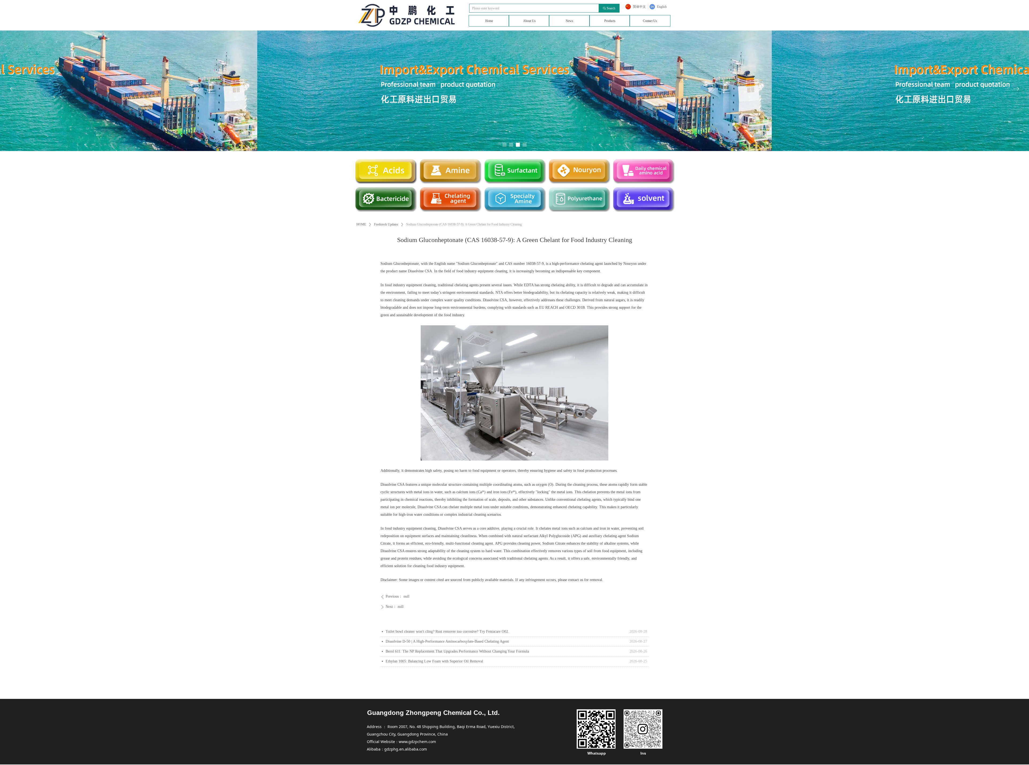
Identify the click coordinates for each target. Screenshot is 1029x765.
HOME (361, 224)
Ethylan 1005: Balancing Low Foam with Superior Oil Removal (434, 661)
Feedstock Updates (386, 224)
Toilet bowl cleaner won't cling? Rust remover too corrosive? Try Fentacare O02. (447, 632)
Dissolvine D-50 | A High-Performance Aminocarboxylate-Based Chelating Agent (447, 641)
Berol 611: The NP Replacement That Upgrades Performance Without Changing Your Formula (457, 651)
